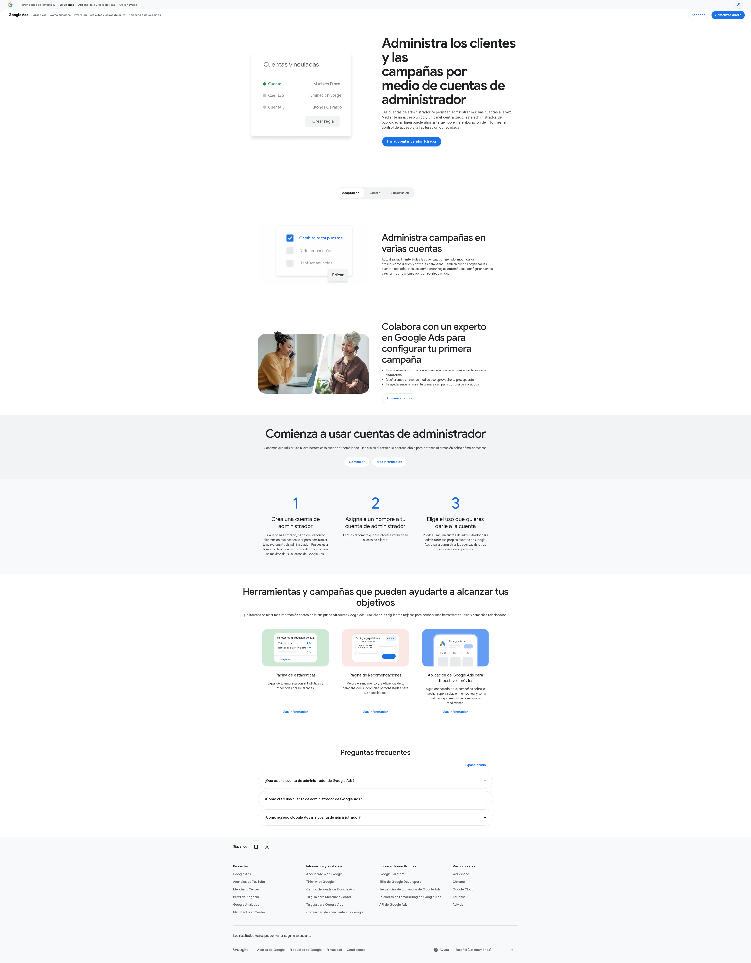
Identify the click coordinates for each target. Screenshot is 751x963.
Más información (295, 712)
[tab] (350, 193)
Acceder (698, 15)
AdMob (458, 905)
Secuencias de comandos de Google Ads (409, 889)
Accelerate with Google (324, 874)
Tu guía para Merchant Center (328, 897)
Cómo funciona (60, 15)
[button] (375, 781)
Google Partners (391, 874)
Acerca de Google (271, 950)
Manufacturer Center (249, 912)
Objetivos (40, 15)
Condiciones (356, 950)
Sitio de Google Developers (400, 882)
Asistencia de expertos (144, 15)
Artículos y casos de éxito (108, 15)
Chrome (459, 882)
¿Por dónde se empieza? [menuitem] (39, 4)
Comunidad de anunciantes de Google (335, 912)
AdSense (459, 897)
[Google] (240, 950)
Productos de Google (305, 950)
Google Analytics (246, 905)
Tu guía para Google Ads (324, 905)
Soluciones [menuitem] (67, 4)
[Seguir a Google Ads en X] (267, 846)
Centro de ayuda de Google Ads (330, 889)
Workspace (461, 874)
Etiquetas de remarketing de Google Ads (410, 897)
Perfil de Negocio (246, 897)
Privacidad (334, 950)
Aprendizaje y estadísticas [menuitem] (96, 4)
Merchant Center (246, 889)
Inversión (80, 15)
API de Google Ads (393, 905)
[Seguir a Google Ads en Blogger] (256, 846)
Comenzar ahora (728, 15)
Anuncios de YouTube (249, 882)
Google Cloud (463, 889)
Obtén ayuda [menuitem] (128, 4)
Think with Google (320, 882)
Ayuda (444, 950)
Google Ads (242, 874)
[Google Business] (10, 5)
